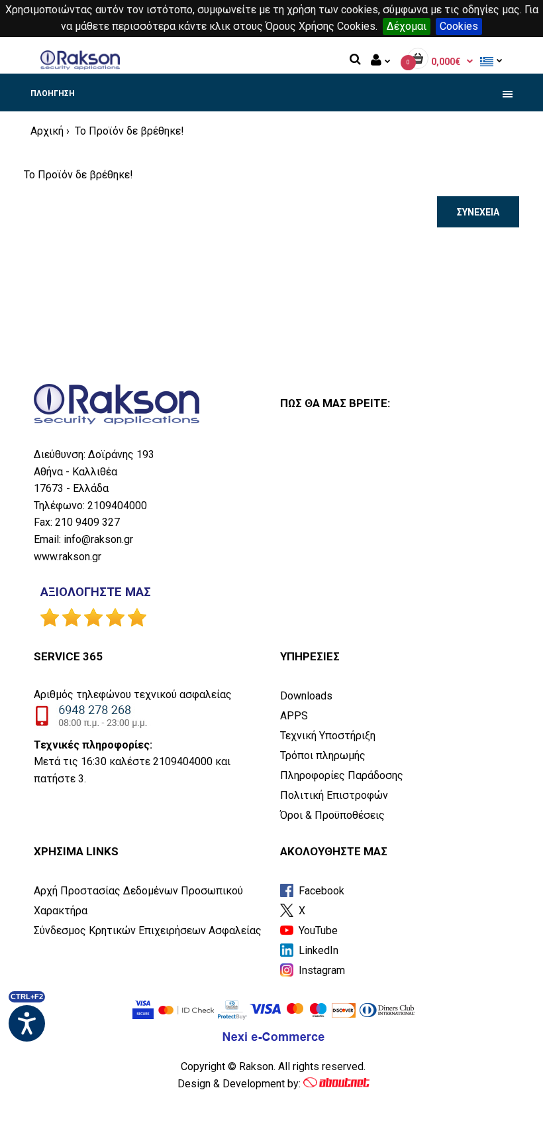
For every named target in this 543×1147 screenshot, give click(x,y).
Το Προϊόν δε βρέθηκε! (128, 131)
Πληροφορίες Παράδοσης (341, 775)
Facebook (320, 890)
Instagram (320, 970)
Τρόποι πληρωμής (323, 755)
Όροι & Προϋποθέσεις (332, 815)
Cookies (459, 26)
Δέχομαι (406, 26)
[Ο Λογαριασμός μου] (381, 61)
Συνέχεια (478, 212)
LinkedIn (317, 950)
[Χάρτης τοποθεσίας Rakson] (396, 532)
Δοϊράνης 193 (121, 454)
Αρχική (47, 131)
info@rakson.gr (98, 539)
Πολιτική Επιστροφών (334, 795)
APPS (294, 715)
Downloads (306, 696)
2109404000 (117, 505)
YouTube (317, 930)
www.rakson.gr (67, 556)
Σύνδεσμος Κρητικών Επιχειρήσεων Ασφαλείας (148, 930)
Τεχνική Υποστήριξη (327, 735)
